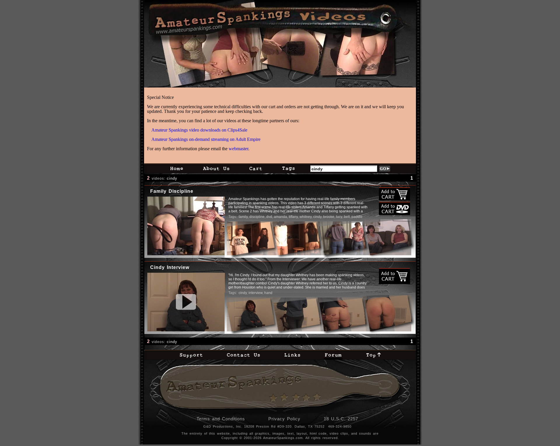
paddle (357, 217)
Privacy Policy (284, 418)
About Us (216, 168)
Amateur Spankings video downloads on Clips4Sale (199, 129)
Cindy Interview (169, 267)
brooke (328, 217)
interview (255, 293)
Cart (255, 168)
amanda (280, 217)
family (243, 217)
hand (268, 293)
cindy (172, 178)
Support (191, 355)
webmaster (238, 148)
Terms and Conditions (221, 418)
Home (176, 168)
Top (374, 355)
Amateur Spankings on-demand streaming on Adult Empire (205, 139)
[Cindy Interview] (186, 302)
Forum (333, 355)
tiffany (293, 217)
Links (292, 355)
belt (347, 217)
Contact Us (243, 355)
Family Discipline (171, 191)
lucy (339, 217)
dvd (269, 217)
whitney (306, 217)
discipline (257, 217)
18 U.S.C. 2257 (341, 418)
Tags (288, 168)
